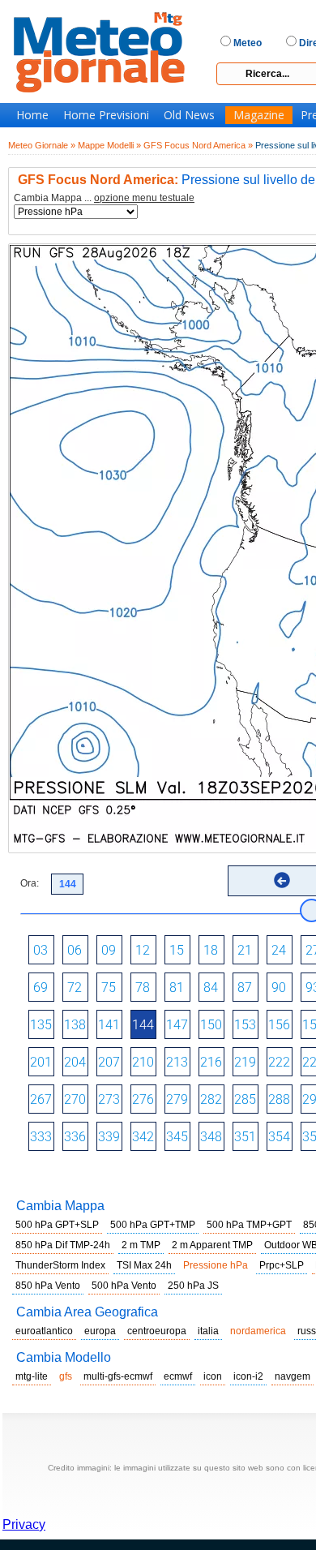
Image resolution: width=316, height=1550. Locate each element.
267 (41, 1099)
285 (245, 1099)
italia (208, 1331)
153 (245, 1025)
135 (41, 1025)
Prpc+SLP (281, 1265)
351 (245, 1136)
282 (211, 1099)
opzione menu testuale (144, 198)
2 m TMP (141, 1245)
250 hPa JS (193, 1285)
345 (177, 1136)
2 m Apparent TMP (212, 1245)
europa (100, 1331)
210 (143, 1062)
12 (142, 950)
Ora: (29, 883)
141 (109, 1025)
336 (75, 1136)
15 (176, 950)
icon (212, 1376)
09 (108, 950)
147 (177, 1025)
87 (244, 987)
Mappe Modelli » (109, 145)
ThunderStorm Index (60, 1265)
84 (210, 987)
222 (279, 1062)
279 (177, 1099)
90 (278, 987)
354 (279, 1136)
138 (75, 1025)
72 (74, 987)
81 (176, 987)
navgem (292, 1376)
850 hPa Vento (47, 1285)
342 (143, 1136)
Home (32, 115)
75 (108, 987)
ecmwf (178, 1376)
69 (40, 987)
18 (210, 950)
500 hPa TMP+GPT (249, 1224)
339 (109, 1136)
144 (143, 1025)
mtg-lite (31, 1376)
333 (41, 1136)
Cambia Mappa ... (104, 198)
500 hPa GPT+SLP (57, 1224)
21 (244, 950)
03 (40, 950)
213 (177, 1062)
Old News (189, 115)
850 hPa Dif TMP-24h (62, 1245)
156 (279, 1025)
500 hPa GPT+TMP (152, 1224)
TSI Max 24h (144, 1265)
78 (142, 987)
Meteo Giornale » (41, 145)
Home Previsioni (106, 115)
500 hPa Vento (124, 1285)
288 (279, 1099)
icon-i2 (248, 1376)
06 (74, 950)
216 (211, 1062)
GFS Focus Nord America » (198, 145)
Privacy (23, 1524)
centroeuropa (156, 1331)
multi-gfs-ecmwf (117, 1376)
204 (75, 1062)
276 (143, 1099)
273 (109, 1099)
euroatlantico (44, 1331)
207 (109, 1062)
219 (245, 1062)
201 (41, 1062)
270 (75, 1099)
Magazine (258, 115)
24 (278, 950)
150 (211, 1025)
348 (211, 1136)
